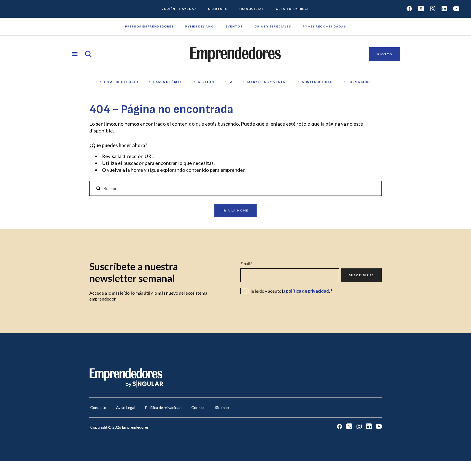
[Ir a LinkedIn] (444, 9)
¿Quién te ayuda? (179, 9)
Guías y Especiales (272, 26)
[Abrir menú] (74, 54)
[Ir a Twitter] (421, 9)
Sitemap (222, 407)
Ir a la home (235, 210)
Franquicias (251, 9)
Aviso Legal (125, 407)
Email (246, 263)
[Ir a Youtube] (456, 9)
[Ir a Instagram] (433, 9)
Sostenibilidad (317, 82)
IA (231, 82)
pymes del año (199, 26)
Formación (359, 82)
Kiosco (384, 54)
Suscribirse (361, 275)
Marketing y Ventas (267, 82)
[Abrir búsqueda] (88, 54)
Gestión (206, 82)
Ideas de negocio (121, 82)
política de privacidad (307, 291)
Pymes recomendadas (324, 26)
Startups (217, 9)
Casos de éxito (168, 82)
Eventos (233, 26)
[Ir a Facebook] (409, 9)
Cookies (198, 407)
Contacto (98, 407)
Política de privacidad (163, 407)
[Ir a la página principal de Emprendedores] (235, 54)
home (137, 170)
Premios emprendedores (149, 26)
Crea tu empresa (292, 9)
